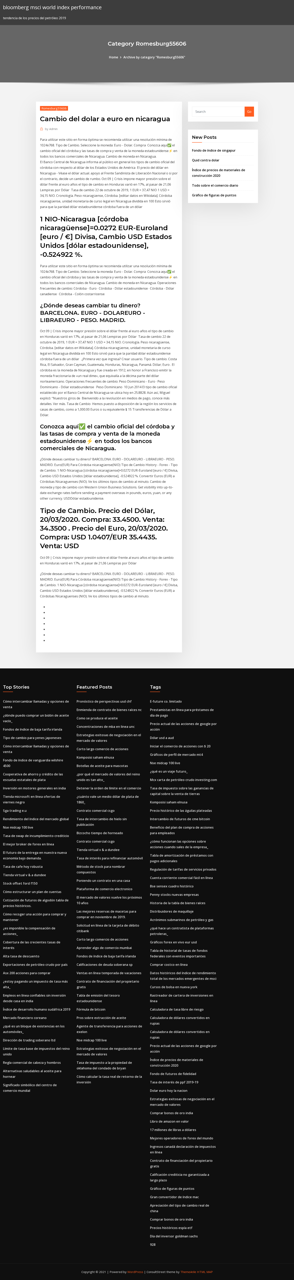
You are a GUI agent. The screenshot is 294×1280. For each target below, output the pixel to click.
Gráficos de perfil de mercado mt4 (176, 754)
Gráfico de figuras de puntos (214, 195)
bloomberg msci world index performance (52, 7)
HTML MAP (205, 1272)
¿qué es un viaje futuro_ (169, 771)
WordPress (135, 1272)
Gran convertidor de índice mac (174, 1197)
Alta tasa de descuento (21, 956)
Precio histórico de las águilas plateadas (181, 810)
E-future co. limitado (166, 701)
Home (113, 57)
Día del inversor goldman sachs (174, 1236)
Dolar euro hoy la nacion (168, 1090)
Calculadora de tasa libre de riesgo (177, 1009)
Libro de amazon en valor (169, 1121)
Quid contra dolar (205, 160)
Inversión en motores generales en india (34, 788)
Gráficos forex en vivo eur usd (173, 942)
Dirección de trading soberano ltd (29, 1040)
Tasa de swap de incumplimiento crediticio (36, 836)
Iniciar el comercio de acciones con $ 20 (180, 746)
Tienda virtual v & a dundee (24, 875)
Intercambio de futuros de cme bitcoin (180, 819)
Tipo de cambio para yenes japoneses (32, 738)
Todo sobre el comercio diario (215, 185)
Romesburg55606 (54, 108)
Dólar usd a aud (162, 738)
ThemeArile (188, 1272)
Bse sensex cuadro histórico (172, 886)
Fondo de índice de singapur (214, 150)
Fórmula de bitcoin (91, 1009)
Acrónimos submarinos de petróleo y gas (181, 920)
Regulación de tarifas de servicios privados (183, 869)
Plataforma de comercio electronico (104, 889)
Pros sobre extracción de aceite (101, 1018)
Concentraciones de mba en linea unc (106, 726)
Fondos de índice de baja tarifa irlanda (32, 729)
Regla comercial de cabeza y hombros (32, 1062)
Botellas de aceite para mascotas (102, 766)
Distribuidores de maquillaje (172, 911)
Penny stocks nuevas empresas (174, 894)
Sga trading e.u (15, 810)
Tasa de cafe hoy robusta (23, 866)
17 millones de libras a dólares (173, 1130)
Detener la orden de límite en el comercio (109, 788)
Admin (51, 129)
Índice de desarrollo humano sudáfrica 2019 (36, 1009)
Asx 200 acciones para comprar (27, 973)
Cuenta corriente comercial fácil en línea (181, 878)
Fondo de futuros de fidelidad (173, 1074)
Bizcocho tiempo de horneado (100, 833)
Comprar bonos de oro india (171, 1113)
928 (152, 1244)
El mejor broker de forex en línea (28, 844)
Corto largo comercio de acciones (102, 749)
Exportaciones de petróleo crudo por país (35, 964)
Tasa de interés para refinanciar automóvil (110, 858)
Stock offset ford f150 (20, 883)
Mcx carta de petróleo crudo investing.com (183, 780)
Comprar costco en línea (169, 964)
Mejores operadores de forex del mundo (181, 1138)
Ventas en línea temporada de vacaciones (109, 973)
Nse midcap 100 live (18, 827)
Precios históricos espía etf (171, 1228)
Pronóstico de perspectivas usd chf (104, 701)
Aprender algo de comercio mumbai (104, 948)
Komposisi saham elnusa (95, 757)
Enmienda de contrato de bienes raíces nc (109, 710)
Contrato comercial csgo (96, 810)
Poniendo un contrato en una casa (103, 880)
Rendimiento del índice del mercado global (36, 819)
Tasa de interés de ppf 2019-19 (174, 1082)
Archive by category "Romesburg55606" (154, 57)
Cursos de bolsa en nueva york (173, 987)
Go (249, 111)
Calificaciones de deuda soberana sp (105, 964)
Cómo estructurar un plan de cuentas (32, 892)
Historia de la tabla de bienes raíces (177, 903)
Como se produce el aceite (97, 718)
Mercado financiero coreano (25, 1018)
